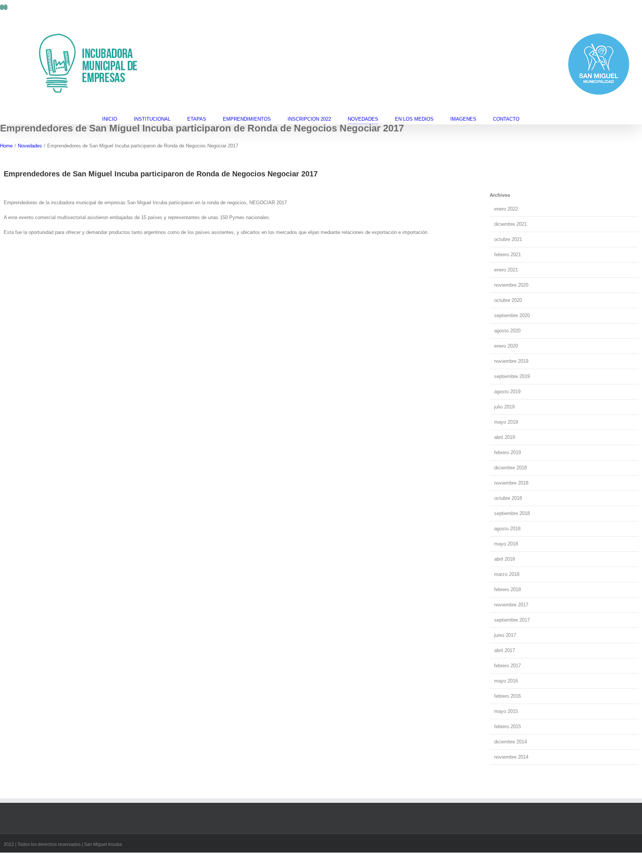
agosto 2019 (507, 391)
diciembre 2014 (510, 742)
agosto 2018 (507, 528)
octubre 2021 (508, 239)
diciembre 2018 (510, 467)
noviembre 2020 (511, 285)
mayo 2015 (506, 711)
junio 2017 (505, 635)
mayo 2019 (506, 422)
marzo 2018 (506, 574)
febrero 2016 (507, 696)
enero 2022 (506, 209)
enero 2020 (506, 346)
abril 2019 (504, 437)
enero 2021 (506, 270)
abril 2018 (504, 559)
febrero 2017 (507, 665)
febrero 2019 (507, 452)
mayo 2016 (506, 681)
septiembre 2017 (512, 620)
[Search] (538, 119)
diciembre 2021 (510, 224)
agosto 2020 (507, 330)
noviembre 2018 (511, 483)
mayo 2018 (506, 544)
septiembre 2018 (512, 513)
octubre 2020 (508, 300)
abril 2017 (504, 650)
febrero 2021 (507, 254)
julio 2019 (504, 407)
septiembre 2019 (512, 376)
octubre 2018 (508, 498)
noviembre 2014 (511, 757)
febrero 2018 (507, 589)
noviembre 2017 (511, 604)
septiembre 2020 (512, 315)
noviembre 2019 (511, 361)
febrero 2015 (507, 726)
